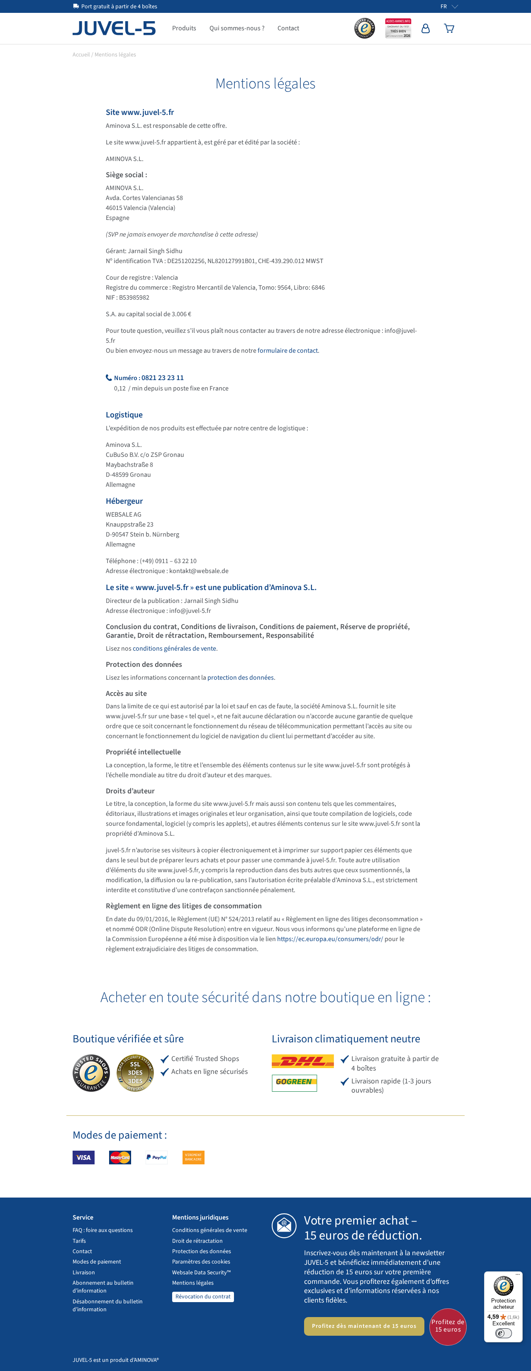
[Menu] (518, 1276)
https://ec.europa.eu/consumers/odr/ (330, 939)
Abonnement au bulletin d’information (103, 1287)
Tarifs (79, 1241)
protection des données (240, 677)
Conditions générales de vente (209, 1230)
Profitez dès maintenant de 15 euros (364, 1326)
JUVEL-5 (114, 28)
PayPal (157, 1157)
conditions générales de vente (174, 648)
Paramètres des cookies (201, 1262)
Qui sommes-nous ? (237, 28)
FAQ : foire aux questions (103, 1230)
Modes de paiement (97, 1262)
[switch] (503, 1333)
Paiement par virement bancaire (194, 1157)
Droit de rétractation (197, 1241)
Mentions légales (193, 1283)
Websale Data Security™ (201, 1273)
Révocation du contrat (203, 1297)
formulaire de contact (288, 350)
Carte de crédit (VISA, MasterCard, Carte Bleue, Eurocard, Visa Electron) (84, 1157)
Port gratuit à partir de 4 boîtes (119, 7)
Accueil (81, 55)
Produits (184, 28)
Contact (288, 28)
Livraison (84, 1273)
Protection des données (201, 1251)
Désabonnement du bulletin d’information (108, 1306)
